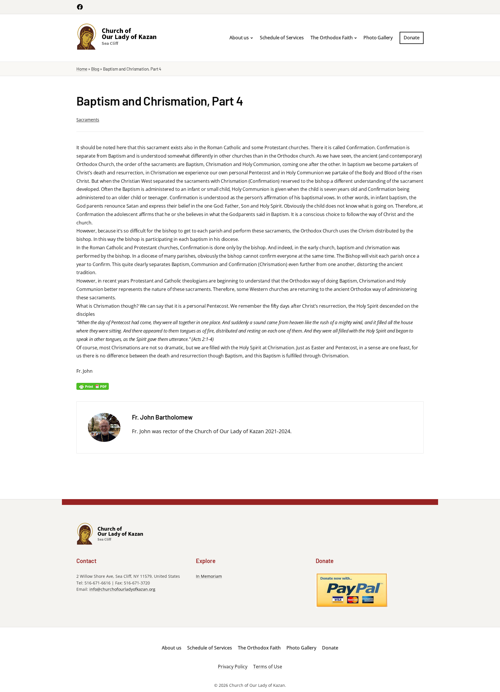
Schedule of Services (282, 37)
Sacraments (87, 119)
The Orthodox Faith (331, 37)
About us (239, 37)
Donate (412, 37)
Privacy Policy (232, 667)
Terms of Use (267, 667)
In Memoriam (209, 576)
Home (81, 68)
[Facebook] (79, 6)
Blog (95, 68)
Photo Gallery (378, 37)
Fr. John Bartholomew (162, 417)
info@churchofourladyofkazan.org (122, 589)
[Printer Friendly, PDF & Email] (92, 386)
